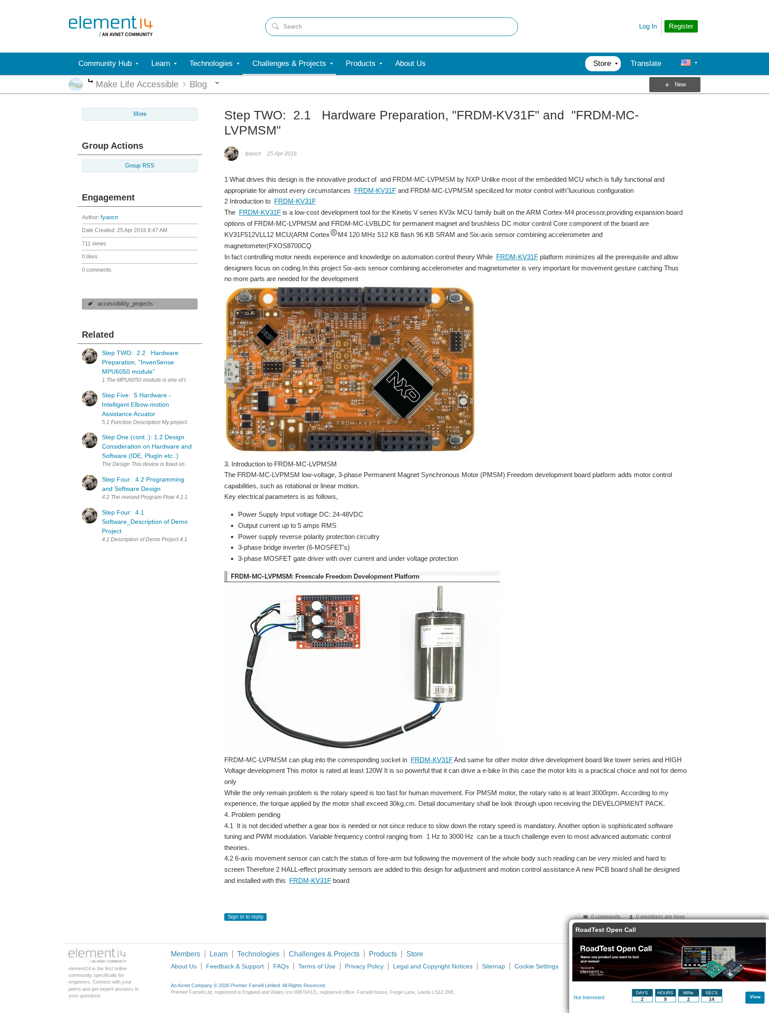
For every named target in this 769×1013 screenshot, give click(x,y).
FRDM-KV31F (375, 190)
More (90, 82)
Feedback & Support (235, 966)
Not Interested (589, 997)
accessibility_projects (125, 304)
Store (414, 954)
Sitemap (493, 966)
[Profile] (685, 64)
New (680, 85)
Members (185, 954)
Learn (219, 954)
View (755, 996)
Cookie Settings (536, 966)
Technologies (258, 954)
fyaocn (109, 217)
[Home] (111, 26)
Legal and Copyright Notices (433, 966)
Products (383, 954)
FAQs (281, 966)
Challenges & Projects (324, 954)
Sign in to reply (245, 917)
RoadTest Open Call (605, 929)
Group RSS (139, 166)
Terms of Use (317, 966)
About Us (184, 966)
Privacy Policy (364, 966)
